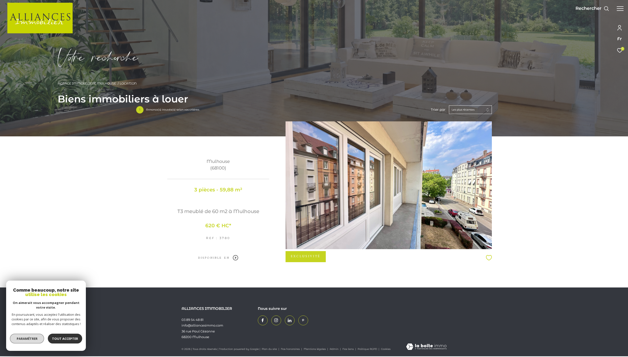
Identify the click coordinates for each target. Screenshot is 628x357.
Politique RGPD (367, 349)
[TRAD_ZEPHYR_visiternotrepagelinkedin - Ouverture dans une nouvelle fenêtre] (290, 320)
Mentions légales (315, 349)
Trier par (438, 110)
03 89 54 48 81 (193, 320)
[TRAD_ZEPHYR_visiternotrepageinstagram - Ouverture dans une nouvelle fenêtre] (276, 320)
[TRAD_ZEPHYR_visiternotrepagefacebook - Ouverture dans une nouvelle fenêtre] (263, 320)
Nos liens (348, 349)
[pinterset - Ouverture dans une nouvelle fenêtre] (303, 320)
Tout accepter (65, 338)
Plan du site (270, 349)
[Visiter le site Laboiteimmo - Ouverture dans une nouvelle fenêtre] (426, 347)
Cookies (386, 349)
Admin (334, 349)
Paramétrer (27, 338)
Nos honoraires (291, 349)
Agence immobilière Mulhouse (87, 83)
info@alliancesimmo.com (202, 325)
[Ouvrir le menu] (620, 8)
